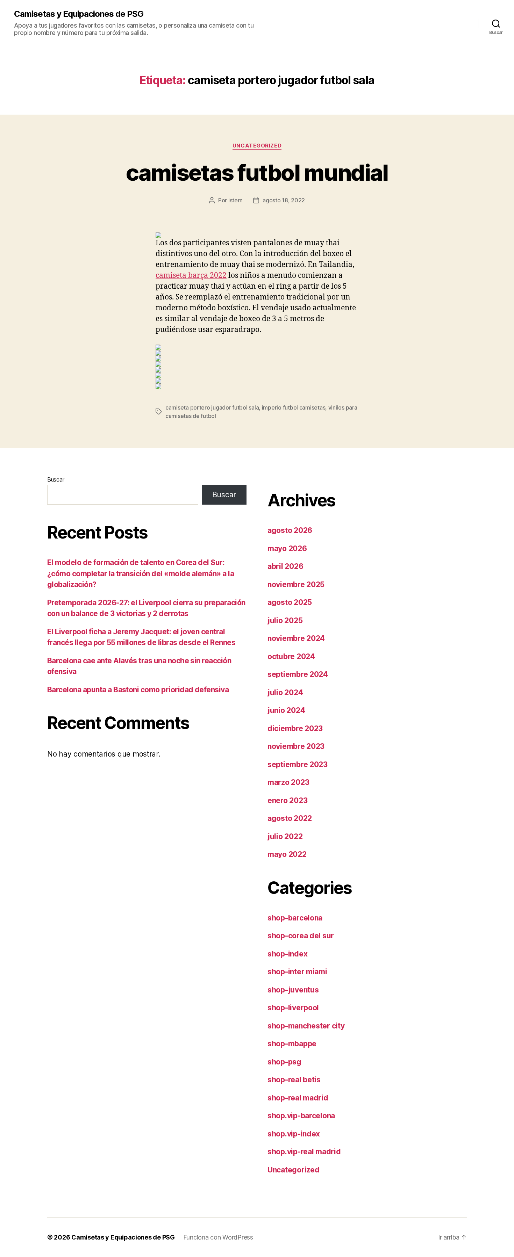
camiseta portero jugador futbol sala (212, 407)
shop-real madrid (297, 1097)
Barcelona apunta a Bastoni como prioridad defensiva (138, 689)
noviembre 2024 (296, 638)
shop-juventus (293, 989)
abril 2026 (285, 566)
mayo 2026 (287, 548)
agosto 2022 (289, 818)
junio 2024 (286, 710)
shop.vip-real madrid (304, 1151)
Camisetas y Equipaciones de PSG (78, 14)
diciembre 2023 (295, 728)
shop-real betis (294, 1079)
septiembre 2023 (297, 764)
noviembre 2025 (295, 584)
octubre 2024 (291, 656)
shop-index (287, 953)
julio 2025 (284, 620)
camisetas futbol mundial (257, 172)
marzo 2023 (288, 782)
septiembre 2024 (297, 674)
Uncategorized (257, 146)
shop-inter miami (297, 971)
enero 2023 (287, 800)
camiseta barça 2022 (191, 275)
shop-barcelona (294, 917)
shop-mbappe (291, 1043)
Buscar (55, 479)
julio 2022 (284, 836)
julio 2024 (285, 692)
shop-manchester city (306, 1025)
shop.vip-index (293, 1133)
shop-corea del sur (300, 935)
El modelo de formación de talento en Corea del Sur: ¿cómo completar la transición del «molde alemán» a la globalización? (140, 573)
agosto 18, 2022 (284, 200)
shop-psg (284, 1061)
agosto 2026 (289, 530)
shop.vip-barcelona (301, 1115)
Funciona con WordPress (218, 1237)
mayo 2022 (287, 854)
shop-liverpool (293, 1007)
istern (235, 200)
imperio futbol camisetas (294, 407)
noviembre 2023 (295, 746)
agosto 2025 (289, 602)
